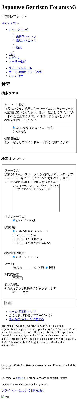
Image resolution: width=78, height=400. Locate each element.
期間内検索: (12, 274)
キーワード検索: (14, 104)
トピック (32, 256)
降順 (51, 267)
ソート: (9, 263)
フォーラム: (12, 170)
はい (18, 220)
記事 (18, 256)
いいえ (31, 220)
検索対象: (10, 227)
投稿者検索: (12, 138)
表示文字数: (12, 284)
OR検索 (20, 131)
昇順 (40, 267)
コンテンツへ (10, 22)
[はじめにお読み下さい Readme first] (35, 189)
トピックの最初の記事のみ (33, 243)
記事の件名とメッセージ (31, 231)
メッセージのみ (25, 235)
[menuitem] (26, 36)
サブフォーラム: (14, 216)
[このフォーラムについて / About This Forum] (35, 186)
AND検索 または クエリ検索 (34, 127)
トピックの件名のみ (28, 239)
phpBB (20, 377)
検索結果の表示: (14, 253)
